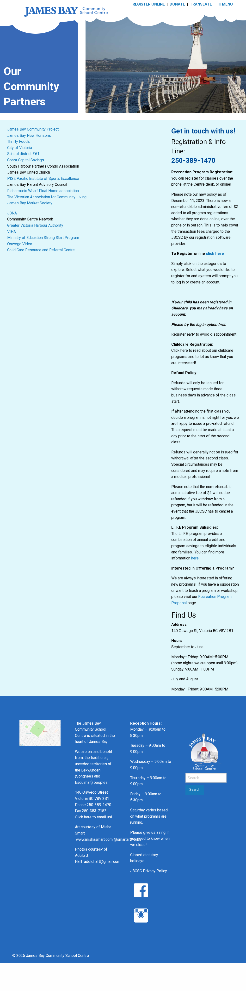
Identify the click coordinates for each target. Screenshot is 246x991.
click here (215, 253)
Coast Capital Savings (25, 160)
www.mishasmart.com (94, 839)
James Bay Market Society (29, 203)
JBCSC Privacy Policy (148, 871)
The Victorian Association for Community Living (46, 197)
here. (195, 558)
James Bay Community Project (33, 129)
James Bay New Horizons (29, 135)
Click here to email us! (93, 817)
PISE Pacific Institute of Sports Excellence (43, 178)
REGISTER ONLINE (149, 4)
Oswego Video (20, 244)
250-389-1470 (193, 160)
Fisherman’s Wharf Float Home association (43, 190)
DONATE (177, 4)
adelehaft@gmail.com (102, 861)
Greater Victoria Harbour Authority (35, 225)
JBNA (12, 213)
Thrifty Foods (18, 141)
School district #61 (23, 153)
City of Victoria (19, 147)
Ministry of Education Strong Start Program (43, 237)
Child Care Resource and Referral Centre (41, 250)
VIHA (11, 231)
